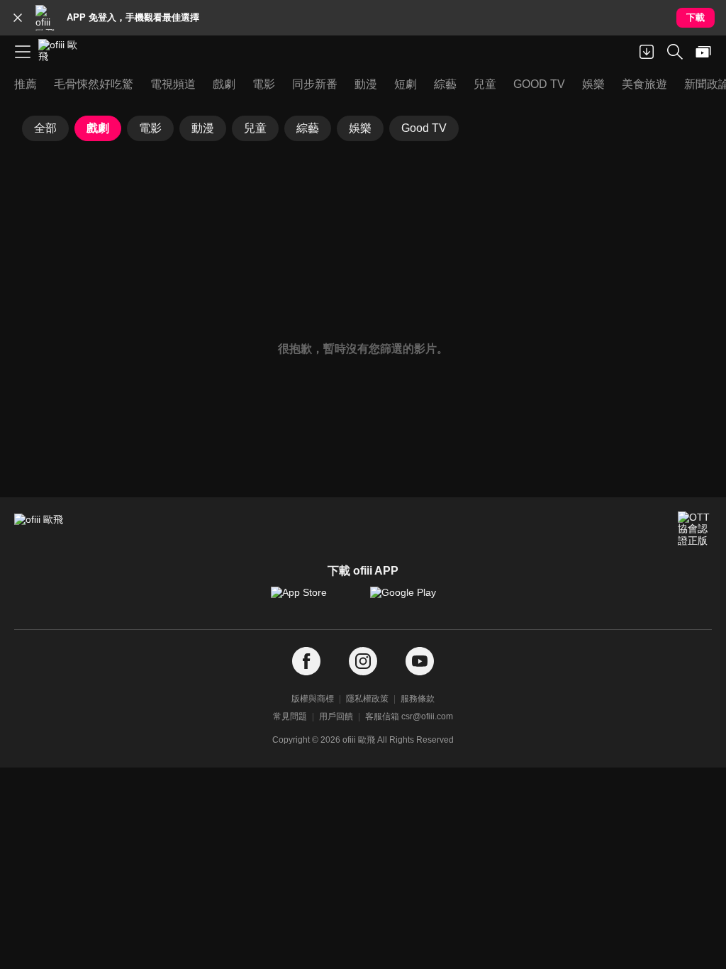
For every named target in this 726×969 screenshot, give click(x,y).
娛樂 (360, 128)
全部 (45, 128)
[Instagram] (363, 661)
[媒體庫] (703, 51)
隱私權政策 (367, 699)
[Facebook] (306, 661)
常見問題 (290, 716)
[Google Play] (412, 599)
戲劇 (97, 128)
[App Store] (313, 599)
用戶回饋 (336, 716)
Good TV (424, 128)
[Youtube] (420, 661)
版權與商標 (312, 699)
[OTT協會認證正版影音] (695, 528)
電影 (150, 128)
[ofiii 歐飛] (62, 52)
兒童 (255, 128)
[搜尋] (674, 51)
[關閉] (17, 17)
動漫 (202, 128)
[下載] (646, 51)
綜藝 (307, 128)
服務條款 (418, 699)
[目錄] (22, 51)
